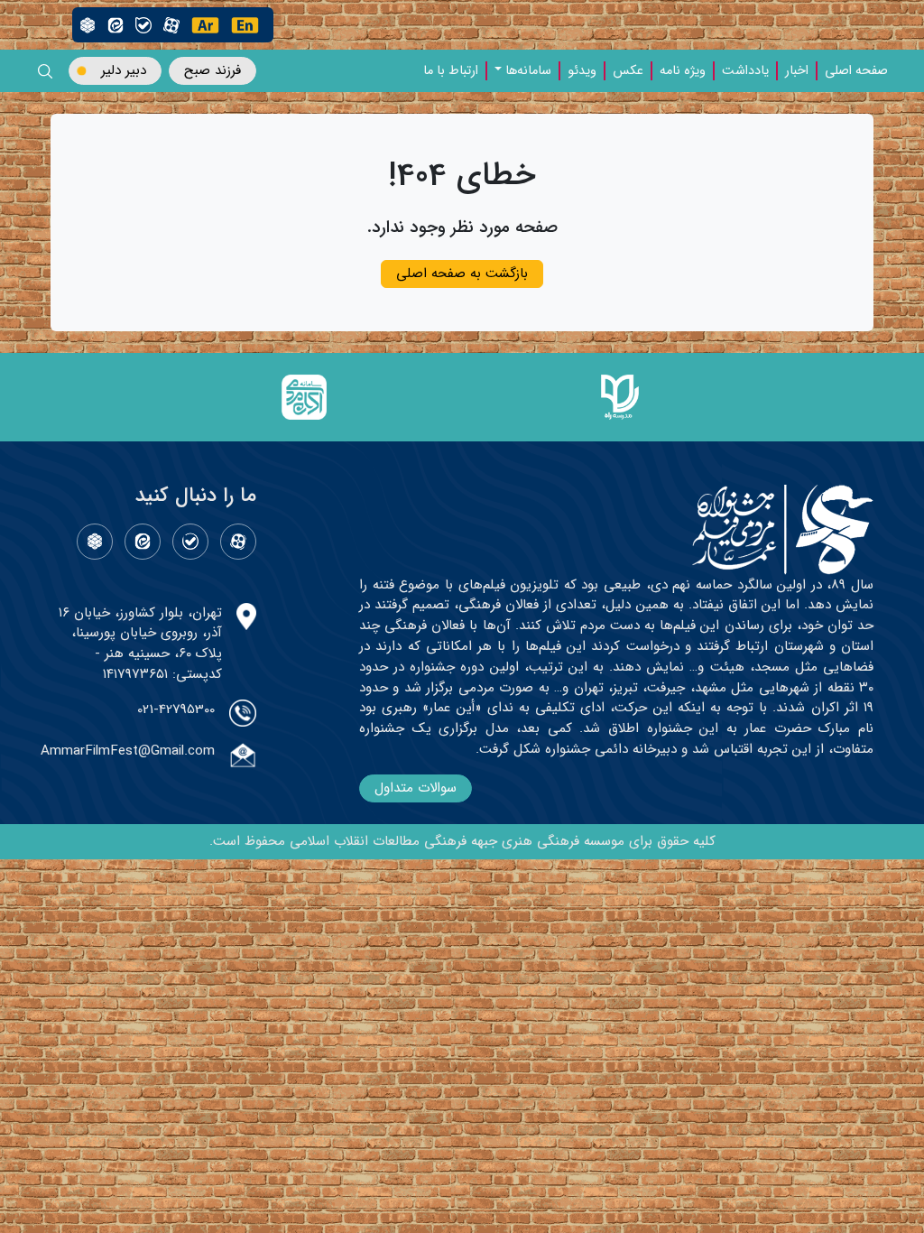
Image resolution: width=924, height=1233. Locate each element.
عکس (628, 71)
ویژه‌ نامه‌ (683, 71)
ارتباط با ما (450, 71)
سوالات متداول (415, 788)
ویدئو (582, 71)
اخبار (796, 71)
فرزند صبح (212, 70)
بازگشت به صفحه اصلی (462, 273)
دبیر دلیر (123, 70)
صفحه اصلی (856, 71)
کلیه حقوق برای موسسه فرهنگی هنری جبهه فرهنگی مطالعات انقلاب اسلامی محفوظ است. (462, 841)
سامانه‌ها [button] (528, 71)
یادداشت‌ (745, 71)
